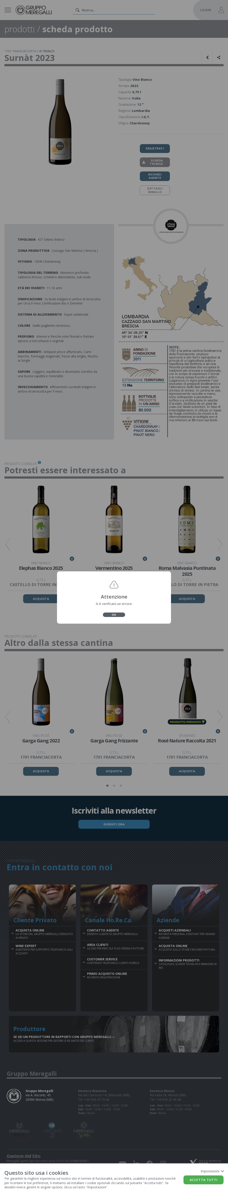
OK (114, 614)
